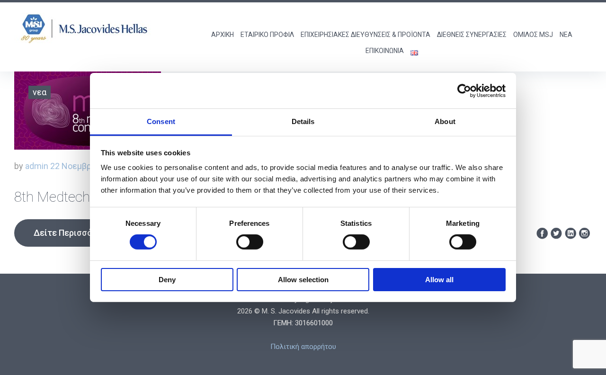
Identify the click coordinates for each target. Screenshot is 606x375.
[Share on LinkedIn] (570, 233)
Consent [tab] (161, 121)
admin (36, 166)
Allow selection (303, 280)
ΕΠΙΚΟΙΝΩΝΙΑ (384, 50)
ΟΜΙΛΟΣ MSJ (533, 34)
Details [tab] (303, 121)
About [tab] (445, 121)
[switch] (249, 242)
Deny (167, 280)
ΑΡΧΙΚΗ (222, 34)
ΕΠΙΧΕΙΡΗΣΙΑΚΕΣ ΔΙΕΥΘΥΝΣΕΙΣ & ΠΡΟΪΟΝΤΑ (365, 34)
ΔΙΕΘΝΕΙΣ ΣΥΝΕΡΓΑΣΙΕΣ (472, 34)
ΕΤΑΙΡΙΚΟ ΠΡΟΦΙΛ (267, 34)
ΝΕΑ (566, 34)
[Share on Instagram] (585, 233)
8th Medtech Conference (88, 196)
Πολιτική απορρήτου (303, 346)
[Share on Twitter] (556, 233)
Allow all (439, 280)
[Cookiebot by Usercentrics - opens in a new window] (464, 90)
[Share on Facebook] (542, 233)
